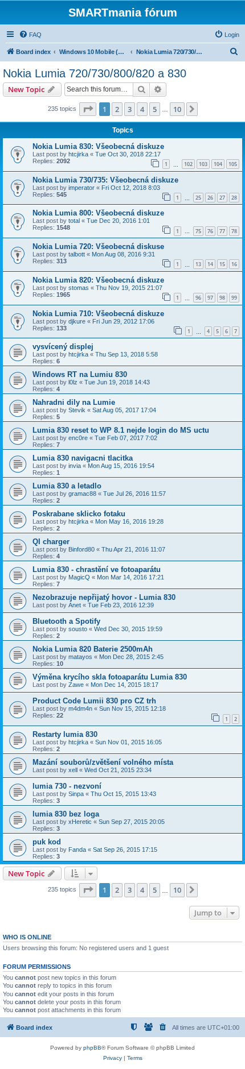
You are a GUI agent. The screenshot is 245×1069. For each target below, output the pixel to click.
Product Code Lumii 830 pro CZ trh (94, 701)
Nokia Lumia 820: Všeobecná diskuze (98, 280)
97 (210, 297)
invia (74, 465)
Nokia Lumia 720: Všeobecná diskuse (98, 246)
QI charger (51, 541)
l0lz (72, 382)
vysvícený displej (62, 346)
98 (222, 297)
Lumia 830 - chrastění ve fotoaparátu (96, 569)
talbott (76, 254)
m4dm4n (80, 708)
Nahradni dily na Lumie (73, 402)
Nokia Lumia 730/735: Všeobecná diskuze (105, 180)
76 (210, 231)
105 (232, 164)
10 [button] (177, 109)
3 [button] (130, 109)
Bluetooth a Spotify (66, 621)
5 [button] (155, 109)
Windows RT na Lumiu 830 (79, 374)
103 (203, 164)
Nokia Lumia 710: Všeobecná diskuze (98, 313)
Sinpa (76, 793)
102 (188, 164)
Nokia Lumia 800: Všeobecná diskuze (98, 213)
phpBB (92, 1048)
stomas (78, 287)
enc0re (78, 437)
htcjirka (78, 154)
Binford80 (81, 549)
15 (222, 264)
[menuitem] (30, 35)
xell (72, 769)
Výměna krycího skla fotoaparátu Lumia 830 (109, 677)
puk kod (46, 842)
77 (222, 231)
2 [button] (117, 109)
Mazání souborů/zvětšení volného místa (102, 762)
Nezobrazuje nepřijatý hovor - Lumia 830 (103, 597)
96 (198, 297)
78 (234, 231)
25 (198, 197)
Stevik (76, 410)
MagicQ (79, 577)
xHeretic (80, 821)
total (74, 220)
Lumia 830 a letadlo (66, 486)
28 (234, 197)
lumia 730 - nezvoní (66, 786)
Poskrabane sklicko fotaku (78, 513)
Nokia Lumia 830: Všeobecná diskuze (98, 146)
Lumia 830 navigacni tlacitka (82, 458)
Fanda (77, 849)
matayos (80, 656)
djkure (76, 321)
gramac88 (82, 493)
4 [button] (142, 109)
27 (222, 197)
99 (234, 297)
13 (198, 264)
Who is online (27, 937)
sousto (77, 628)
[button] (87, 109)
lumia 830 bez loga (65, 814)
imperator (81, 187)
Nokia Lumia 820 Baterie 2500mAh (92, 649)
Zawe (76, 684)
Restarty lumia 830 (64, 734)
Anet (74, 605)
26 (210, 197)
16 (234, 264)
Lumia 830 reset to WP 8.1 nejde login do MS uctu (120, 430)
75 (198, 231)
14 (210, 264)
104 (218, 164)
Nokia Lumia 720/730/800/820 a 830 (94, 73)
